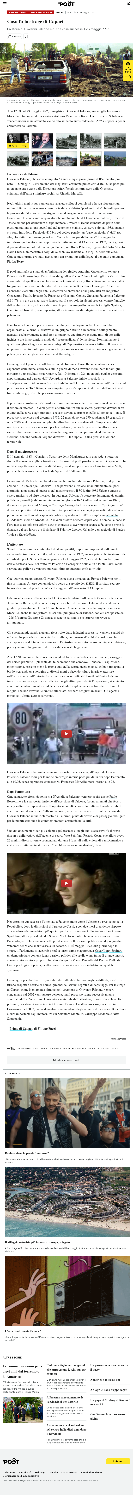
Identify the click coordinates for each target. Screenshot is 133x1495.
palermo (55, 1048)
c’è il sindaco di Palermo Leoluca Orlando (66, 529)
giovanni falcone (27, 1048)
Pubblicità (25, 1472)
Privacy (40, 1472)
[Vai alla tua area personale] (128, 3)
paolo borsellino (74, 1048)
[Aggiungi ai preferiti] (26, 36)
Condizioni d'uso (91, 1472)
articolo (106, 529)
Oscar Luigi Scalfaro (108, 950)
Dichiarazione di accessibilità (21, 1476)
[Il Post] (66, 3)
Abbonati (118, 1461)
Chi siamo (9, 1472)
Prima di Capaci (21, 1028)
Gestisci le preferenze (62, 1472)
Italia (59, 12)
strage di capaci (108, 1048)
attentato (112, 515)
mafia (44, 1048)
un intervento (51, 500)
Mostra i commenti (66, 1060)
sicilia (92, 1048)
